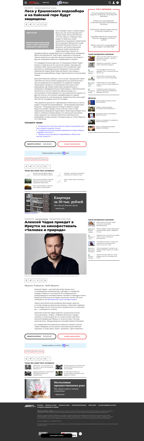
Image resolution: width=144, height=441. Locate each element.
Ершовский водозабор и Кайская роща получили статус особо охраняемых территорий (43, 181)
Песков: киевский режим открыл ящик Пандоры (106, 101)
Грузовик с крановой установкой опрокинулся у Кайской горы (74, 174)
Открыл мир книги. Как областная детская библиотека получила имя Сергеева (74, 367)
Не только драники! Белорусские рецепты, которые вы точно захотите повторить (103, 14)
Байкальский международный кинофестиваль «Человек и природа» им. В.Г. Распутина (51, 276)
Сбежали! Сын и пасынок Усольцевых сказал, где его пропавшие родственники (107, 237)
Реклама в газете (64, 405)
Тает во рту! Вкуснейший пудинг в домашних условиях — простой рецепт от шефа (106, 58)
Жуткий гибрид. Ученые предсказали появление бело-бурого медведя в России (107, 230)
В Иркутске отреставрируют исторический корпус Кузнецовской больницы (103, 22)
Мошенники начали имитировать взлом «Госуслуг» (106, 114)
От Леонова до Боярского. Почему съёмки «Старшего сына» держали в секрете (74, 373)
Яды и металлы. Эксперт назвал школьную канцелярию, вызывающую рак (106, 224)
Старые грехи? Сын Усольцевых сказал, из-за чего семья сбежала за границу (107, 84)
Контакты (40, 405)
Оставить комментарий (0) (72, 144)
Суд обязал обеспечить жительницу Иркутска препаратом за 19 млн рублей (104, 38)
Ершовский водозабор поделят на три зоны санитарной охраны (43, 174)
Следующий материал (56, 435)
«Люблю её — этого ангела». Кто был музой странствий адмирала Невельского (43, 367)
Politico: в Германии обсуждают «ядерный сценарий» (105, 127)
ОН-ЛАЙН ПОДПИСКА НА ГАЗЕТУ (107, 405)
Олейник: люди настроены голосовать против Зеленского (105, 108)
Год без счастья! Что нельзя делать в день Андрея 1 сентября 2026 (104, 46)
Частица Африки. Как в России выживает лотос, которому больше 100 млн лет (107, 71)
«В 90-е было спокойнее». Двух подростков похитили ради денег (106, 76)
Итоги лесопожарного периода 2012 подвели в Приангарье (43, 186)
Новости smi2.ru (31, 213)
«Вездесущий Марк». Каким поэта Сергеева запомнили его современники (43, 373)
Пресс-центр (92, 405)
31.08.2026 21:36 (29, 219)
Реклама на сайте (51, 405)
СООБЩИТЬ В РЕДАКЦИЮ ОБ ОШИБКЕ (48, 407)
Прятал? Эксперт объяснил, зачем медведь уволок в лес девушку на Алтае (106, 256)
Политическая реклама (79, 405)
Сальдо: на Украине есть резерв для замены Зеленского (107, 121)
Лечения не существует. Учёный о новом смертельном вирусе (106, 64)
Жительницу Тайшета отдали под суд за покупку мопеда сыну (103, 30)
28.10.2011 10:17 (29, 8)
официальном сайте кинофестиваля (62, 299)
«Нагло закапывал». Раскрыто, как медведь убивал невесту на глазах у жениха (107, 249)
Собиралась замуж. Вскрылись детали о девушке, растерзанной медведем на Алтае (106, 90)
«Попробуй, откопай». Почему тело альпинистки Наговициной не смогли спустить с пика (107, 243)
